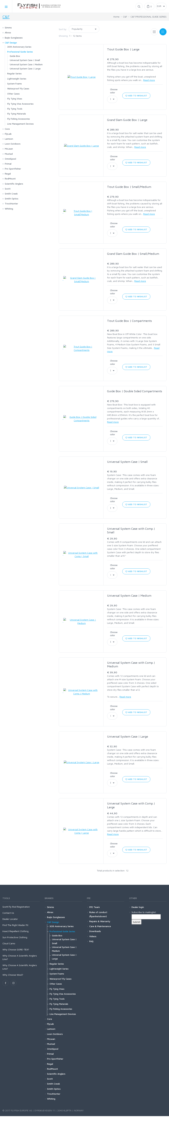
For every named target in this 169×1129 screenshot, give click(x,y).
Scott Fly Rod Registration (16, 906)
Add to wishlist (137, 95)
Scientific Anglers (14, 183)
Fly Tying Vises (14, 98)
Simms (8, 27)
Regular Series (14, 73)
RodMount (10, 178)
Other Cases (13, 93)
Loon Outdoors (12, 143)
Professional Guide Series (20, 51)
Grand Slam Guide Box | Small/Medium (133, 253)
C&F (6, 16)
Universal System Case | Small (127, 461)
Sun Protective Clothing (14, 937)
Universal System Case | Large (127, 736)
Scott (8, 188)
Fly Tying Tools (14, 108)
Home (116, 16)
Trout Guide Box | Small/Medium (129, 187)
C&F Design (11, 42)
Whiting (9, 208)
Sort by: (63, 29)
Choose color (114, 91)
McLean (9, 148)
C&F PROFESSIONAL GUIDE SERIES (149, 16)
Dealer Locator (10, 919)
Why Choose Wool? (12, 974)
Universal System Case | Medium (129, 595)
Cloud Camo (8, 943)
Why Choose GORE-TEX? (15, 949)
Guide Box (15, 56)
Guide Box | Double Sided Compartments (134, 391)
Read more (149, 80)
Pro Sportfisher (13, 168)
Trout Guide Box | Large (123, 49)
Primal (8, 163)
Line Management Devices (20, 123)
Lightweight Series (16, 78)
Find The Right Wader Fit (15, 925)
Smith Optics (11, 198)
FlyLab (8, 133)
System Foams (14, 83)
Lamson (9, 138)
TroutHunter (11, 203)
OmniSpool (10, 158)
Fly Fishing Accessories (18, 118)
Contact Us (8, 912)
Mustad (9, 153)
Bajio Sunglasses (14, 37)
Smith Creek (11, 193)
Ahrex (8, 32)
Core (7, 128)
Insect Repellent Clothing (15, 931)
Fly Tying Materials (16, 113)
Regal (8, 173)
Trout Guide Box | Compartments (129, 321)
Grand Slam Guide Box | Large (127, 120)
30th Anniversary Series (19, 46)
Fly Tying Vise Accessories (20, 103)
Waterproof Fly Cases (18, 88)
